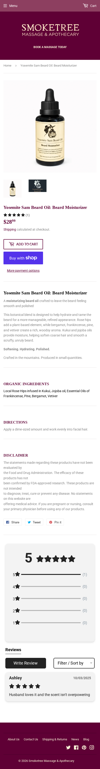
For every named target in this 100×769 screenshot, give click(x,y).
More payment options (23, 270)
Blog (86, 739)
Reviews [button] (13, 649)
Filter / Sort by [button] (70, 663)
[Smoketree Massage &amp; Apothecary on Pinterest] (84, 748)
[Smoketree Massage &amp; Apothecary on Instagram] (92, 748)
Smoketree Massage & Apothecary (51, 761)
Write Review (25, 663)
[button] (16, 215)
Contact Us (31, 739)
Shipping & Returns (54, 739)
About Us (14, 739)
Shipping (9, 229)
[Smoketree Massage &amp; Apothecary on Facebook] (76, 748)
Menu (13, 6)
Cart (93, 6)
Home (7, 65)
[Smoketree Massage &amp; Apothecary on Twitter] (68, 748)
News (75, 739)
